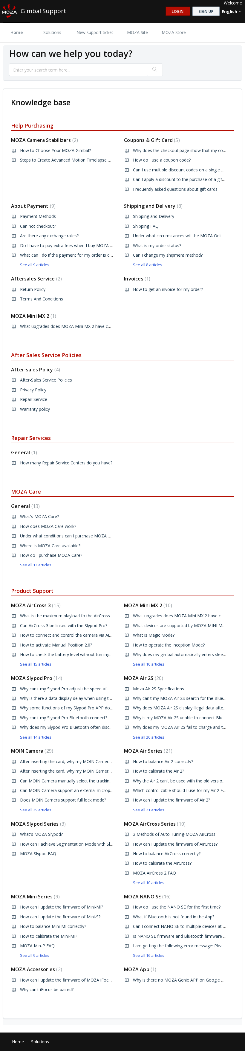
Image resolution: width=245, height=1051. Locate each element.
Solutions (52, 32)
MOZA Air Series (147, 751)
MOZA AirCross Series (154, 824)
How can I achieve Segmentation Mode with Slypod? (70, 844)
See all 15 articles (35, 664)
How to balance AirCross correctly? (166, 853)
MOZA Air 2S (143, 678)
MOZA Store (174, 32)
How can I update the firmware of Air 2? (171, 800)
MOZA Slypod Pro (36, 678)
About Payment (32, 206)
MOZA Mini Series (34, 896)
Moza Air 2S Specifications (158, 689)
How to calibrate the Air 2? (158, 771)
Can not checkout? (38, 226)
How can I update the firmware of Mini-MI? (61, 907)
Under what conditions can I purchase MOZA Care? (69, 536)
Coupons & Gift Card (151, 140)
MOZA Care (26, 491)
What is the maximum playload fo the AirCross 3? (67, 615)
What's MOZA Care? (39, 516)
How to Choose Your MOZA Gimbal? (55, 150)
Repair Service (33, 399)
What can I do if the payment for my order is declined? (72, 255)
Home (16, 32)
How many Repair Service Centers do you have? (66, 463)
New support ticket (94, 32)
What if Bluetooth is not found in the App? (173, 917)
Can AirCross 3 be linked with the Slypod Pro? (63, 625)
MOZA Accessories (36, 969)
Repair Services (31, 437)
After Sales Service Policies (46, 355)
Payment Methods (38, 216)
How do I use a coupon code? (162, 160)
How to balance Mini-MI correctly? (53, 926)
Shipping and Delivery (152, 206)
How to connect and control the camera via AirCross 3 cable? (79, 635)
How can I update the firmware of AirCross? (175, 844)
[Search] (155, 70)
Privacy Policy (33, 390)
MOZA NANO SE (146, 896)
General (23, 452)
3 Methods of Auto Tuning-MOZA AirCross (174, 834)
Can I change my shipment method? (168, 255)
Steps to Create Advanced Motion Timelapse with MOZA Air (78, 160)
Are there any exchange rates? (49, 235)
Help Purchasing (32, 125)
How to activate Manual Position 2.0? (56, 645)
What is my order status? (157, 245)
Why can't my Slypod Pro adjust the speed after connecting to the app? (88, 689)
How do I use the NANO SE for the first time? (176, 907)
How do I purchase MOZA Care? (51, 555)
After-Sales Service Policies (46, 380)
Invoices (136, 278)
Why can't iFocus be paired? (47, 989)
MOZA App (139, 969)
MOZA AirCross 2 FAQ (154, 873)
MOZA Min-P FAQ (37, 945)
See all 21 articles (148, 810)
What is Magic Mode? (153, 635)
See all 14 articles (35, 737)
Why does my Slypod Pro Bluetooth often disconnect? (72, 727)
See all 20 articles (148, 737)
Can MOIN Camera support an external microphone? (71, 790)
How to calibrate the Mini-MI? (48, 936)
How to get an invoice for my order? (168, 289)
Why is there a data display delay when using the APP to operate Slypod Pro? (94, 698)
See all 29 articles (35, 810)
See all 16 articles (148, 955)
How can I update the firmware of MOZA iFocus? (67, 980)
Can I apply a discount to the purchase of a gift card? (184, 179)
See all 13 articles (35, 565)
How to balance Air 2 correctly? (163, 761)
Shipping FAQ (146, 226)
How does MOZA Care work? (48, 526)
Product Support (32, 590)
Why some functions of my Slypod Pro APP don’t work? (73, 708)
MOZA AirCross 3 (35, 605)
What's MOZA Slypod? (41, 834)
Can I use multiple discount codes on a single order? (183, 170)
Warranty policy (35, 409)
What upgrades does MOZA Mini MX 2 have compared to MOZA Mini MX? (91, 326)
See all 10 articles (148, 664)
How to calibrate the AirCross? (162, 863)
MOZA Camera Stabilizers (43, 140)
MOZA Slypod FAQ (38, 853)
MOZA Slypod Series (37, 824)
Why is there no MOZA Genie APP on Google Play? (182, 980)
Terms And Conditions (41, 299)
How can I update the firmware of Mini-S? (60, 917)
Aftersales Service (35, 278)
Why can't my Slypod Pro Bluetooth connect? (63, 717)
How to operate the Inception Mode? (169, 645)
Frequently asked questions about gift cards (175, 189)
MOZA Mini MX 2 (33, 316)
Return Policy (32, 289)
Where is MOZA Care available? (50, 545)
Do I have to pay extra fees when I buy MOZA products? (74, 245)
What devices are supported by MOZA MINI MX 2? (181, 625)
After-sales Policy (35, 369)
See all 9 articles (34, 264)
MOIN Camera (31, 751)
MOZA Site (137, 32)
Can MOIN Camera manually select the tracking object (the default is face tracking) (100, 781)
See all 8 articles (147, 264)
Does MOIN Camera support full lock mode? (63, 800)
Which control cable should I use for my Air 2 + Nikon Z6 (187, 790)
